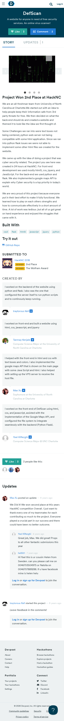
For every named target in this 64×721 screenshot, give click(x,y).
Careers (8, 659)
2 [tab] (29, 92)
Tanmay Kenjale (21, 339)
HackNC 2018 (22, 260)
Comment (44, 31)
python (56, 231)
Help (7, 667)
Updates (33, 42)
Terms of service (41, 716)
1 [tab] (25, 92)
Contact (8, 663)
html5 (23, 231)
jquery (46, 231)
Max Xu (17, 390)
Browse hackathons (45, 655)
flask (14, 231)
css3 (6, 231)
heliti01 (21, 553)
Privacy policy (22, 716)
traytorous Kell (21, 311)
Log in (60, 4)
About (7, 655)
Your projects (11, 681)
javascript (34, 231)
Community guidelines (19, 711)
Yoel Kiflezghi (20, 437)
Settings (8, 689)
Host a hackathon (44, 663)
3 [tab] (34, 92)
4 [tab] (39, 92)
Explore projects (44, 659)
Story (8, 42)
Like (19, 31)
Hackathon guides (45, 667)
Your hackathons (12, 685)
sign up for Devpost (34, 580)
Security (37, 711)
